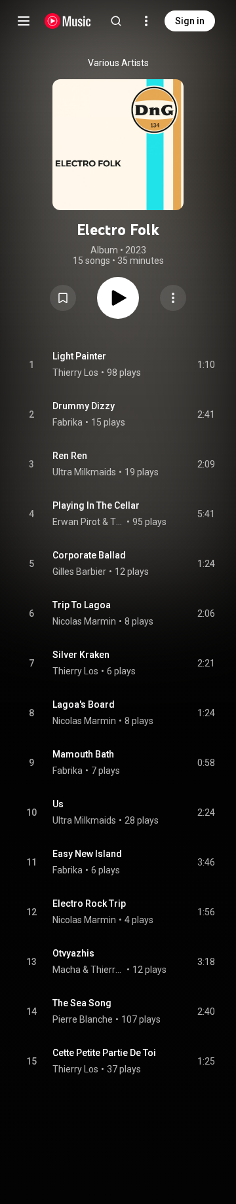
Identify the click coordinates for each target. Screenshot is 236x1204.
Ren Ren (69, 455)
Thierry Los (75, 372)
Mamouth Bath (83, 754)
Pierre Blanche (82, 1019)
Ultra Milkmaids (84, 472)
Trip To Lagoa (81, 605)
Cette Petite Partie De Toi (104, 1053)
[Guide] (23, 21)
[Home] (68, 21)
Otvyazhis (73, 953)
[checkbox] (206, 365)
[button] (63, 298)
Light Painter (79, 356)
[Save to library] (63, 298)
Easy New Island (87, 853)
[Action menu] (173, 298)
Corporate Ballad (89, 555)
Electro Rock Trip (89, 903)
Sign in (190, 21)
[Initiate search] (116, 20)
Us (58, 804)
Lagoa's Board (83, 704)
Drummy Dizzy (83, 406)
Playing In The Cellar (96, 505)
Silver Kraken (80, 654)
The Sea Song (81, 1003)
